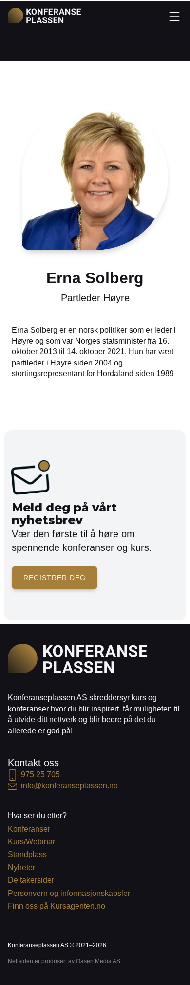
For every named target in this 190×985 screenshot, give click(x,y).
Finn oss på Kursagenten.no (56, 906)
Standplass (27, 854)
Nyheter (21, 867)
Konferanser (29, 829)
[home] (44, 15)
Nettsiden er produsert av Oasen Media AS (64, 961)
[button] (174, 16)
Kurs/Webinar (31, 842)
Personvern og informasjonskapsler (69, 893)
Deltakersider (31, 880)
